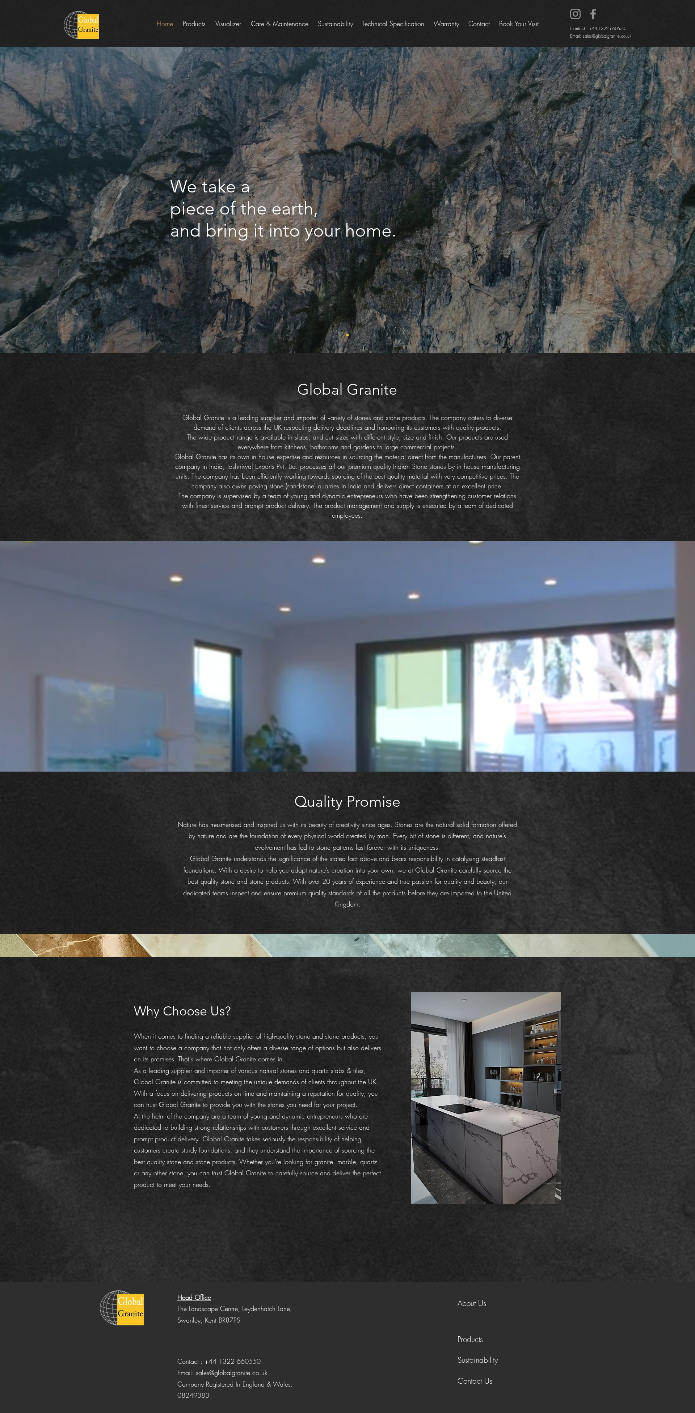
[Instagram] (575, 14)
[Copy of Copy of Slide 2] (347, 335)
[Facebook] (593, 14)
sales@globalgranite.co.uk (607, 36)
